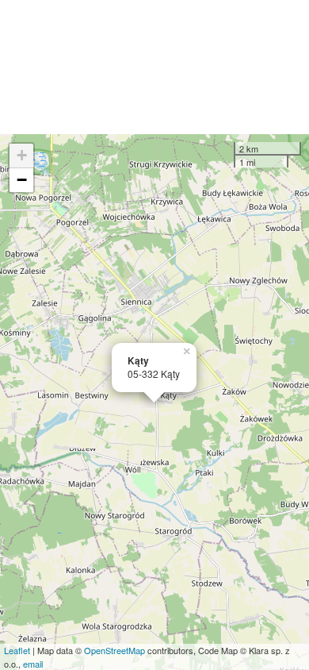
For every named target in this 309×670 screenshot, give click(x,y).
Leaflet (17, 650)
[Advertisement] (154, 67)
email (33, 663)
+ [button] (22, 155)
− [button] (22, 180)
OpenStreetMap (114, 650)
